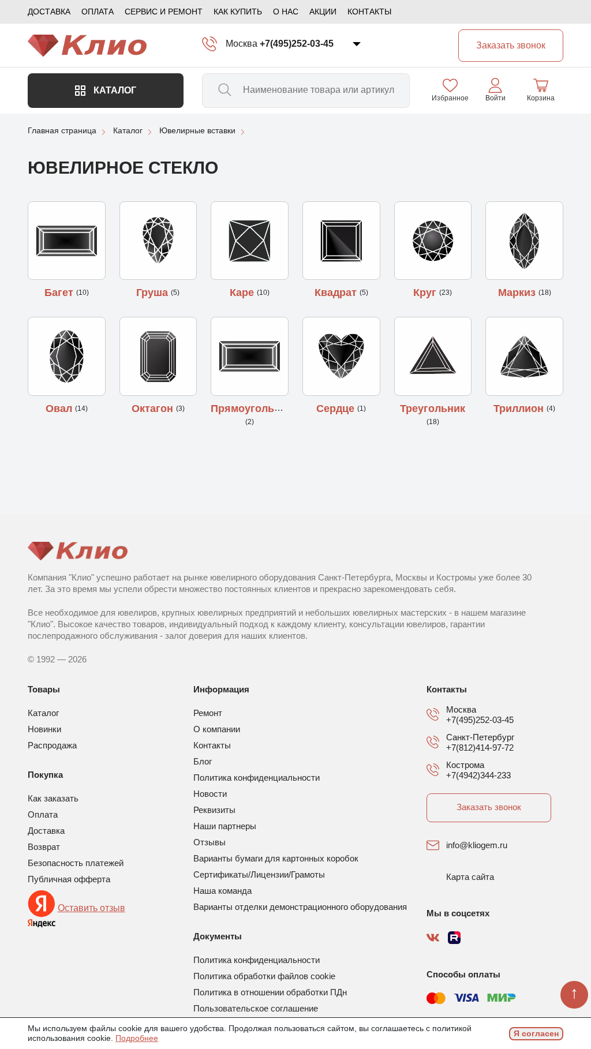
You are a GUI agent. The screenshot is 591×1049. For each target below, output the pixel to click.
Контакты (369, 11)
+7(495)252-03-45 (297, 43)
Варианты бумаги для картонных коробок (275, 858)
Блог (202, 761)
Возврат (44, 847)
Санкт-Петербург (480, 737)
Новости (210, 794)
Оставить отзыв (91, 908)
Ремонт (207, 713)
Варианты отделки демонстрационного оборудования (300, 907)
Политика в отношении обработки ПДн (270, 992)
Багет (60, 292)
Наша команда (222, 891)
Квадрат (337, 292)
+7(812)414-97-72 (480, 747)
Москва (241, 43)
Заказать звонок (489, 807)
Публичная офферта (69, 879)
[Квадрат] (341, 240)
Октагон (154, 408)
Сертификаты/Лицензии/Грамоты (259, 874)
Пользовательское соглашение (255, 1008)
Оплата (97, 11)
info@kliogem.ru (476, 845)
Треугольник (432, 408)
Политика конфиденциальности (256, 777)
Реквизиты (214, 810)
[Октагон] (158, 356)
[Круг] (433, 240)
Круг (426, 292)
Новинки (44, 729)
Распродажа (52, 745)
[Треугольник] (433, 356)
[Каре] (250, 240)
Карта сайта (470, 877)
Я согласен (536, 1033)
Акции (322, 11)
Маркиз (518, 292)
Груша (153, 292)
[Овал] (67, 356)
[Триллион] (524, 356)
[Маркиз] (524, 240)
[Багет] (67, 240)
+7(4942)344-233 (478, 775)
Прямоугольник (251, 408)
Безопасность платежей (76, 863)
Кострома (465, 765)
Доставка (49, 11)
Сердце (336, 408)
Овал (60, 408)
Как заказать (53, 798)
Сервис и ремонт (164, 11)
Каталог (113, 90)
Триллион (520, 408)
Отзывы (209, 842)
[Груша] (158, 240)
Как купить (238, 11)
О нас (285, 11)
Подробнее (136, 1038)
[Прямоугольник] (250, 356)
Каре (243, 292)
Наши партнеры (224, 826)
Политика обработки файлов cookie (264, 976)
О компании (216, 729)
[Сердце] (341, 356)
